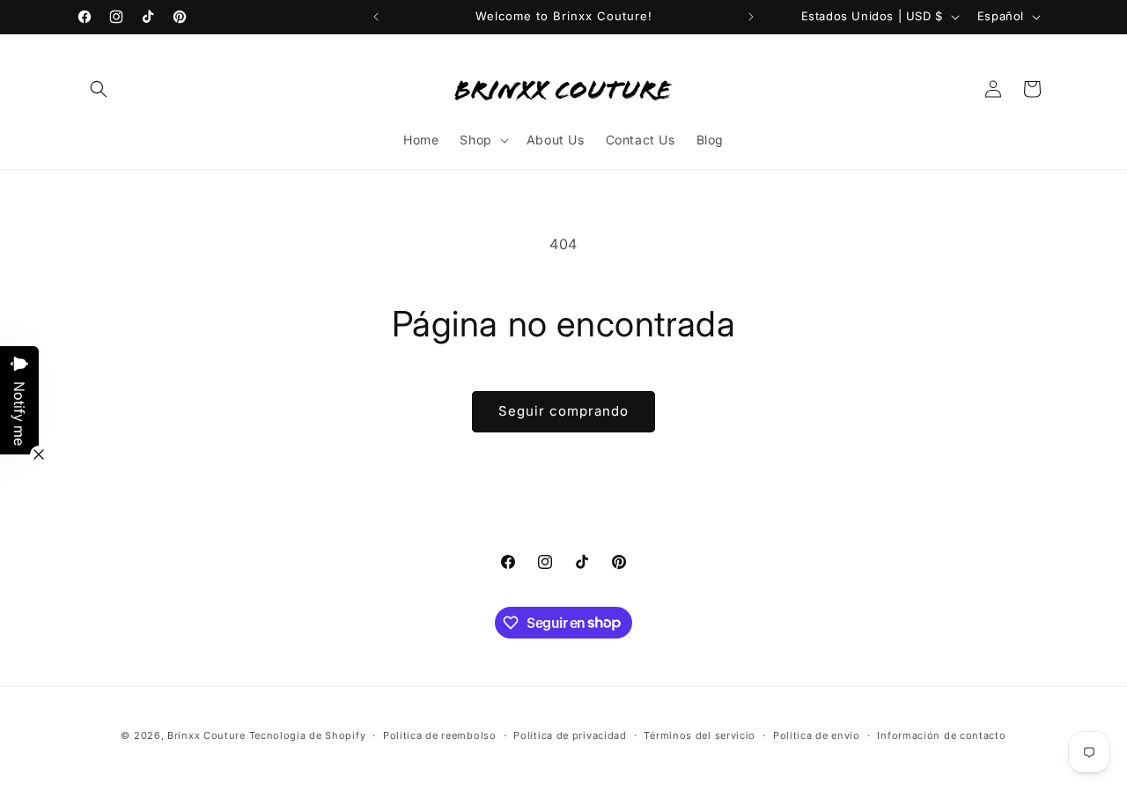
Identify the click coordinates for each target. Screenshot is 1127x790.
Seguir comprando (563, 410)
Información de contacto (941, 734)
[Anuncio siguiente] (751, 16)
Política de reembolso (440, 734)
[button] (98, 89)
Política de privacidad (569, 734)
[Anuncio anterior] (376, 16)
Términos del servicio (699, 734)
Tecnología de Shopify (307, 735)
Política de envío (816, 734)
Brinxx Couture (206, 735)
